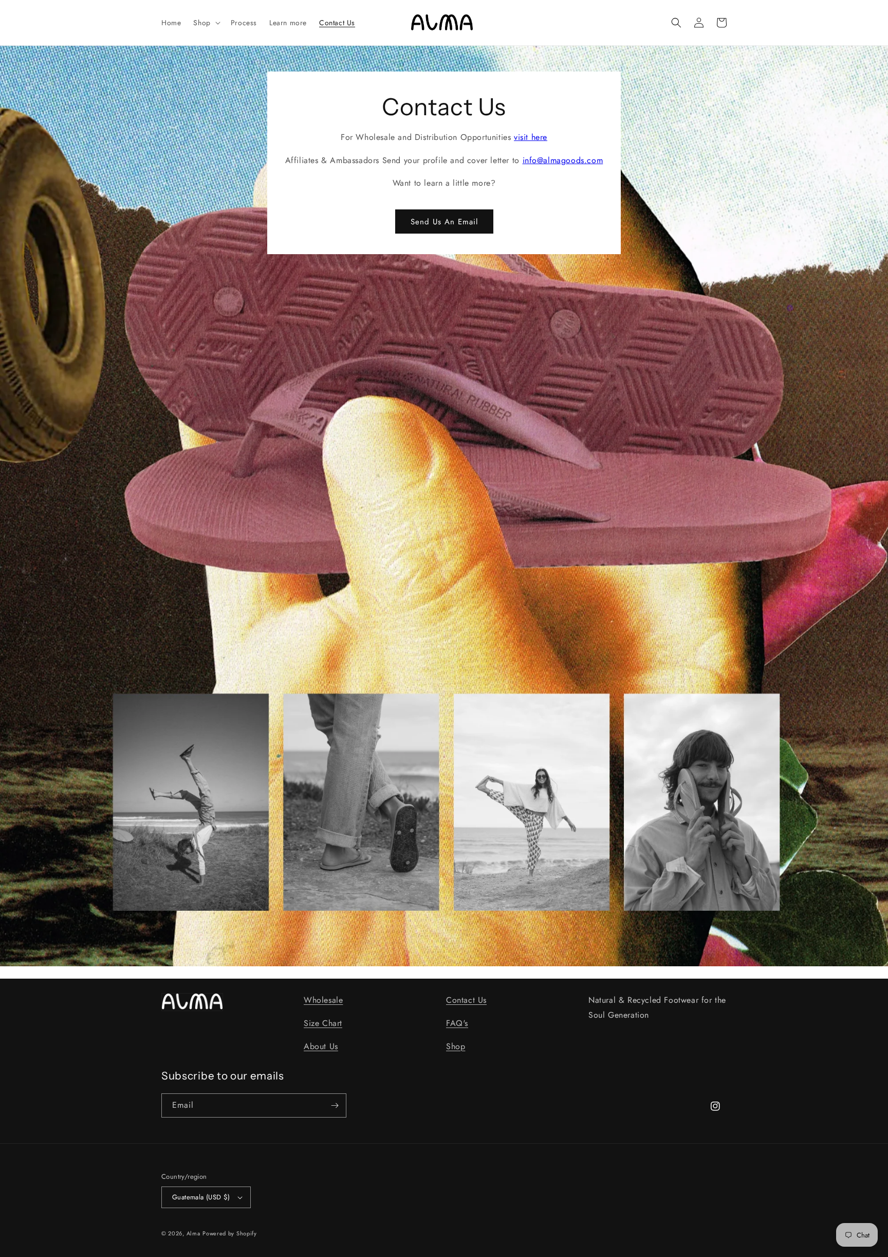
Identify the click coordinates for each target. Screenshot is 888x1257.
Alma (193, 1233)
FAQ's (457, 1023)
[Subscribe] (334, 1105)
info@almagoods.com (563, 160)
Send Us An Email (444, 221)
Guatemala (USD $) (201, 1197)
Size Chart (323, 1023)
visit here (530, 137)
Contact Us (466, 1000)
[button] (205, 22)
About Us (321, 1046)
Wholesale (323, 1000)
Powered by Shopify (229, 1233)
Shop (455, 1046)
